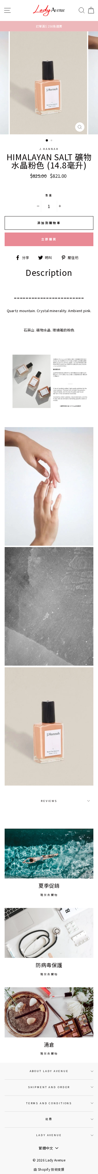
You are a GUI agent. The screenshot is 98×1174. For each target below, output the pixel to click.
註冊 (49, 1119)
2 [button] (52, 141)
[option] (49, 26)
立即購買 (49, 239)
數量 (49, 195)
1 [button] (47, 140)
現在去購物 (49, 895)
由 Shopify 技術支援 (48, 1169)
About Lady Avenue (49, 1071)
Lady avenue (49, 1135)
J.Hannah (49, 149)
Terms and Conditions (49, 1103)
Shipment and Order (49, 1087)
